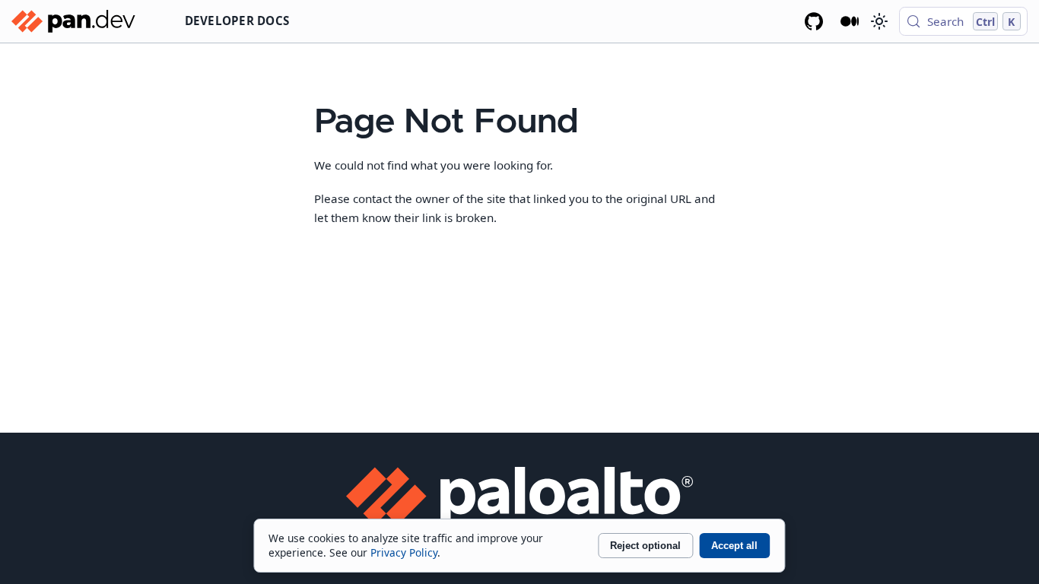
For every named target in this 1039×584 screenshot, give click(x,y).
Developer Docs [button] (237, 20)
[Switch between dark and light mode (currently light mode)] (878, 21)
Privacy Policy (403, 552)
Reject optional (645, 545)
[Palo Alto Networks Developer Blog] (850, 21)
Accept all (734, 545)
